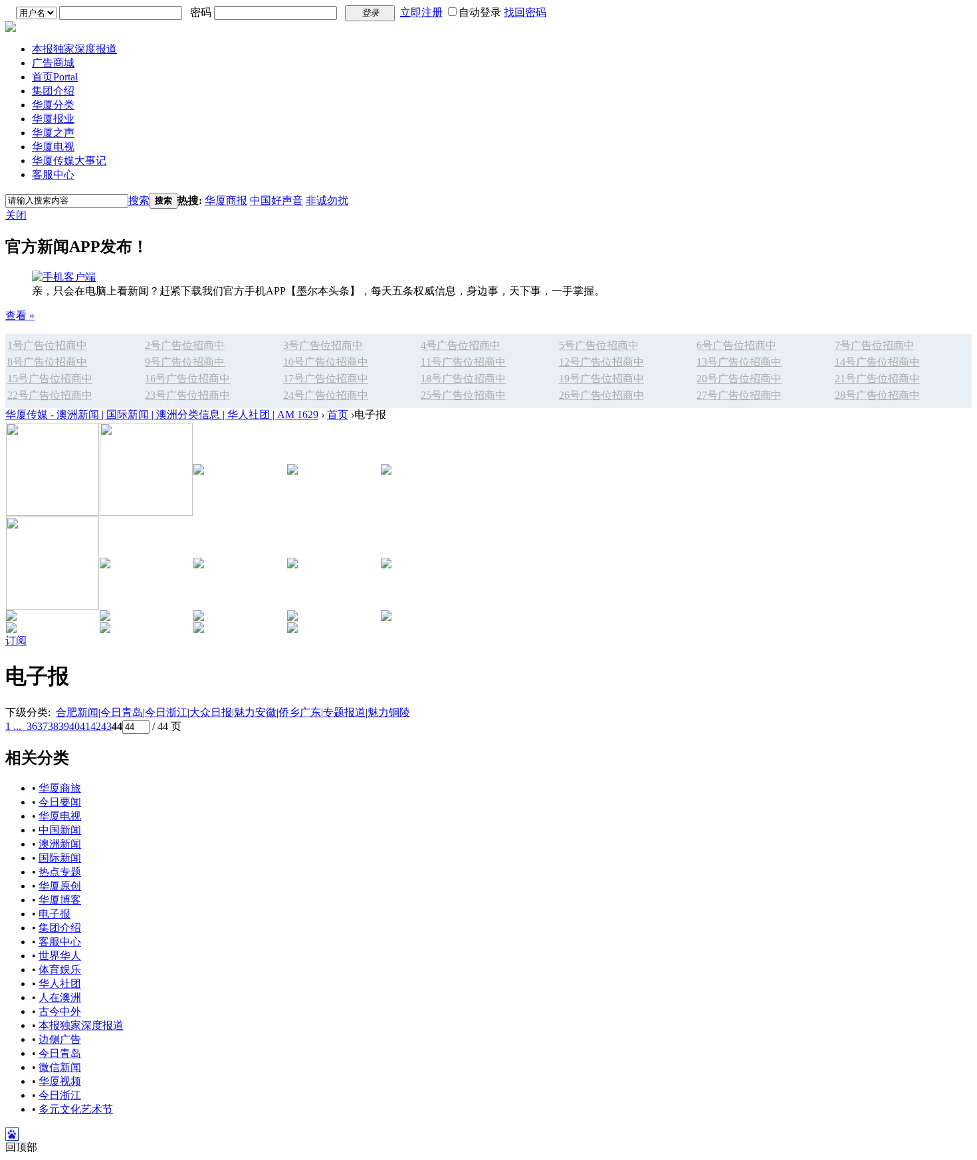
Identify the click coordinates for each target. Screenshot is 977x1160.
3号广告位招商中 (323, 345)
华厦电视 (53, 146)
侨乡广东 (299, 712)
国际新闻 (60, 858)
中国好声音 (276, 200)
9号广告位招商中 (185, 362)
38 (53, 726)
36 (32, 726)
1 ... (13, 726)
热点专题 (60, 871)
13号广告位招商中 (739, 362)
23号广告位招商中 (187, 395)
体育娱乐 (60, 969)
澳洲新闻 (60, 844)
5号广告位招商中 (599, 345)
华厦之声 (53, 132)
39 (63, 726)
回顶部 (21, 1147)
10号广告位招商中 (325, 362)
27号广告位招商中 (739, 395)
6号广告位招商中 (736, 345)
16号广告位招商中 (187, 378)
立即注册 (421, 12)
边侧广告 (60, 1039)
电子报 (54, 913)
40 (74, 726)
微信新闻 (60, 1067)
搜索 (139, 200)
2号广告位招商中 (185, 345)
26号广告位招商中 (601, 395)
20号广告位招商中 (739, 378)
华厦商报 (226, 200)
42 (95, 726)
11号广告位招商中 (463, 362)
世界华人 (60, 955)
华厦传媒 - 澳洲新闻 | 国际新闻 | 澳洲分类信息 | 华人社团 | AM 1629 (161, 414)
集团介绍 (53, 90)
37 (42, 726)
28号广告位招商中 (877, 395)
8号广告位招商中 (47, 362)
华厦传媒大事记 (69, 160)
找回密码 (525, 12)
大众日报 (210, 712)
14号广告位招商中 (877, 362)
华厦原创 (60, 885)
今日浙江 (166, 712)
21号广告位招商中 (877, 378)
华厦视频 (60, 1081)
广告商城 (53, 62)
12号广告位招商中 (601, 362)
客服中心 (53, 174)
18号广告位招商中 (463, 378)
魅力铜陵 (389, 712)
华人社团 (60, 983)
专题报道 (344, 712)
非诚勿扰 (327, 200)
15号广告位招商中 (49, 378)
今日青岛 (121, 712)
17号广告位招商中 (325, 378)
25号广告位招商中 (463, 395)
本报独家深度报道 (74, 49)
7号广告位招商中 (875, 345)
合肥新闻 (77, 712)
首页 (55, 76)
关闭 (16, 215)
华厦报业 (53, 118)
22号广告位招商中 (49, 395)
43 (106, 726)
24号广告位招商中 (325, 395)
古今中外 (60, 1011)
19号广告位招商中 (601, 378)
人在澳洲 (60, 997)
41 (85, 726)
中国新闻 (60, 830)
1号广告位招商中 (47, 345)
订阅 (16, 640)
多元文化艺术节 (76, 1109)
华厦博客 (60, 899)
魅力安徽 (255, 712)
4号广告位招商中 (460, 345)
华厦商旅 (60, 788)
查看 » (20, 315)
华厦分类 (53, 104)
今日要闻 (60, 802)
